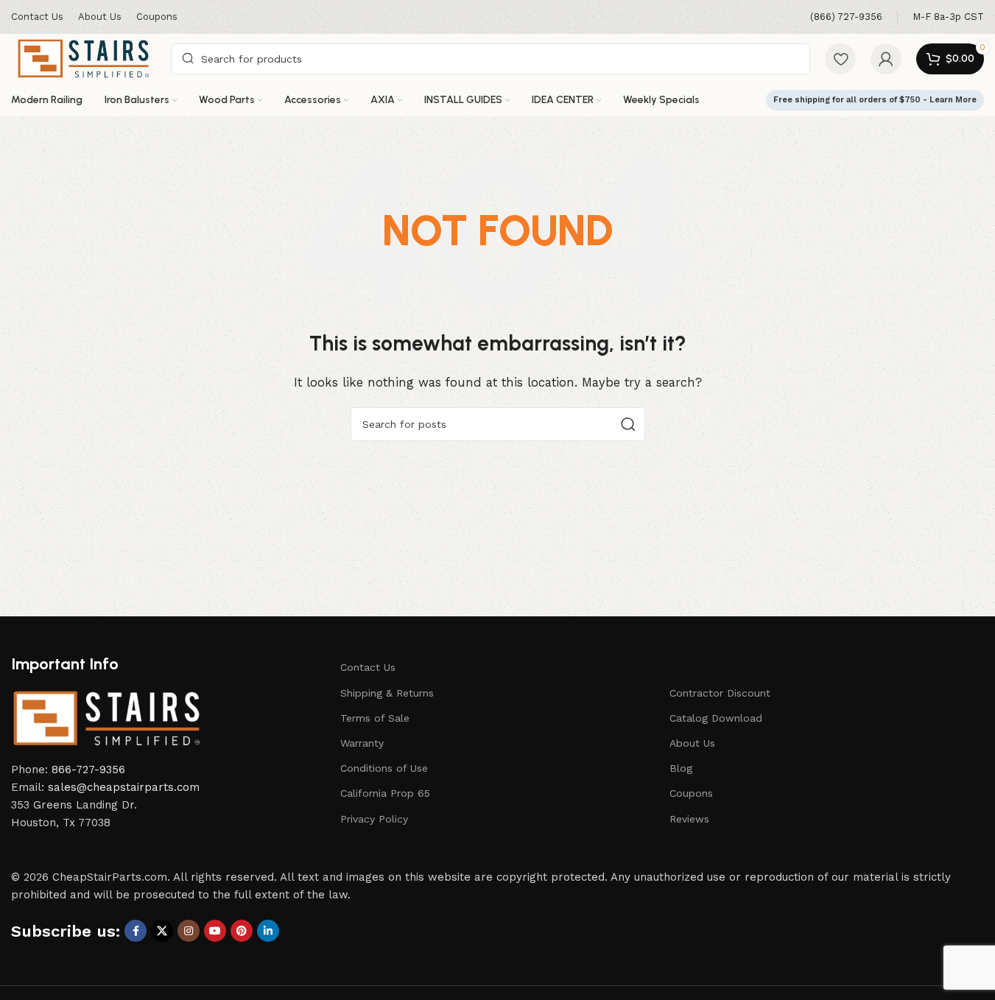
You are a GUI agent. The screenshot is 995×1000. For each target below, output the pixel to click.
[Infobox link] (846, 17)
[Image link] (107, 717)
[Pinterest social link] (242, 931)
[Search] (628, 424)
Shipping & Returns (387, 693)
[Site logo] (83, 57)
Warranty (362, 743)
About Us (692, 743)
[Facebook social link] (135, 931)
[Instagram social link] (188, 931)
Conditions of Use (384, 768)
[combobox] (490, 58)
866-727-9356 (88, 769)
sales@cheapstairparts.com (124, 787)
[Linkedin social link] (268, 931)
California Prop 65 (385, 793)
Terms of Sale (374, 718)
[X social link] (162, 931)
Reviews (689, 819)
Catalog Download (715, 718)
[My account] (886, 59)
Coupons (691, 793)
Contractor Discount (719, 693)
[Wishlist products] (840, 59)
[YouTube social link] (215, 931)
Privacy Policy (374, 819)
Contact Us (367, 667)
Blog (680, 768)
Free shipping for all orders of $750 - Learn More (875, 100)
